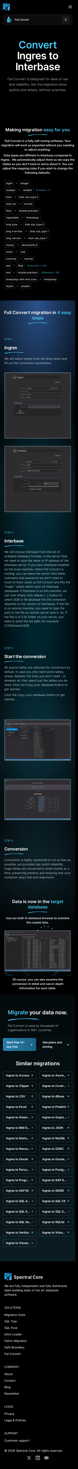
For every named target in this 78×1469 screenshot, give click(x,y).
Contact (9, 1380)
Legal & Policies (15, 1420)
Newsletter (11, 1393)
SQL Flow (10, 1328)
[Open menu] (70, 6)
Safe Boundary (14, 1347)
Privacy (9, 1414)
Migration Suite (14, 1315)
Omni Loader (13, 1334)
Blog (7, 1387)
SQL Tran (10, 1321)
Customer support (17, 1440)
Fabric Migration (15, 1341)
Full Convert (22, 19)
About (8, 1374)
